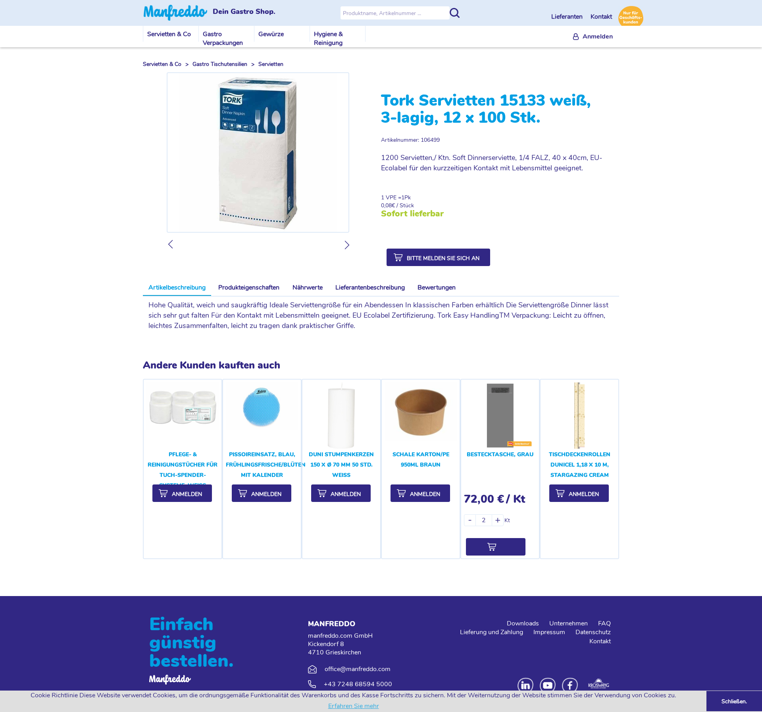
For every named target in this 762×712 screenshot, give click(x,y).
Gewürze (271, 34)
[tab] (177, 288)
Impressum (549, 632)
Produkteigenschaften (248, 287)
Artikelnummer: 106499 (410, 140)
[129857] (495, 547)
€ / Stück (403, 205)
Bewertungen (437, 287)
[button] (438, 257)
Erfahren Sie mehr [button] (353, 706)
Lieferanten (567, 16)
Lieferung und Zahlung (491, 632)
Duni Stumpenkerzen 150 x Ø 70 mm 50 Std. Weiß (341, 465)
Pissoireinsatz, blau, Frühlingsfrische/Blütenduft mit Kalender (273, 465)
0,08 (386, 205)
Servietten (270, 64)
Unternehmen (568, 623)
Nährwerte (307, 287)
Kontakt (601, 16)
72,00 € (484, 499)
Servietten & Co (169, 34)
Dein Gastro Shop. (244, 12)
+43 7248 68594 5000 (358, 684)
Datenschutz (593, 632)
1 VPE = (391, 197)
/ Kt (515, 499)
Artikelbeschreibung (177, 287)
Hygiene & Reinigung (328, 38)
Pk (407, 197)
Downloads (523, 623)
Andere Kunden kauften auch (211, 365)
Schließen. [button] (734, 701)
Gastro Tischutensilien (219, 64)
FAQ (604, 623)
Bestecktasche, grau (500, 454)
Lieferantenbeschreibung (370, 287)
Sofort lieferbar (412, 214)
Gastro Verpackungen (223, 38)
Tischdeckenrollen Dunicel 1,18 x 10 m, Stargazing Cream (579, 465)
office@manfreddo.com (358, 669)
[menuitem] (593, 36)
